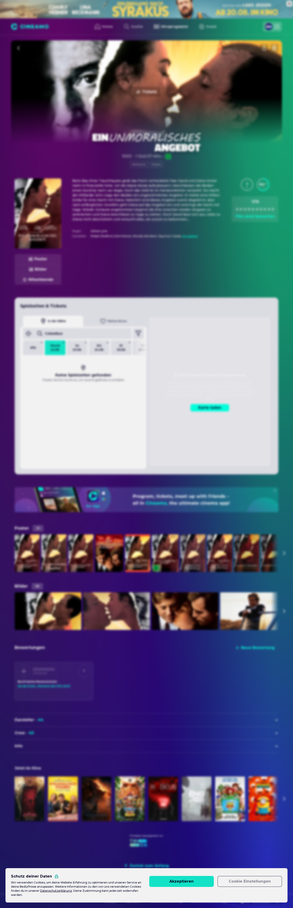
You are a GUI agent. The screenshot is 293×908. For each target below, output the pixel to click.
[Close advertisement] (289, 3)
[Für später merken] (274, 48)
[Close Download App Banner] (274, 490)
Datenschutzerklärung (56, 890)
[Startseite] (30, 26)
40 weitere (190, 236)
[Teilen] (264, 48)
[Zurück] (19, 48)
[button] (247, 184)
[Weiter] (283, 553)
